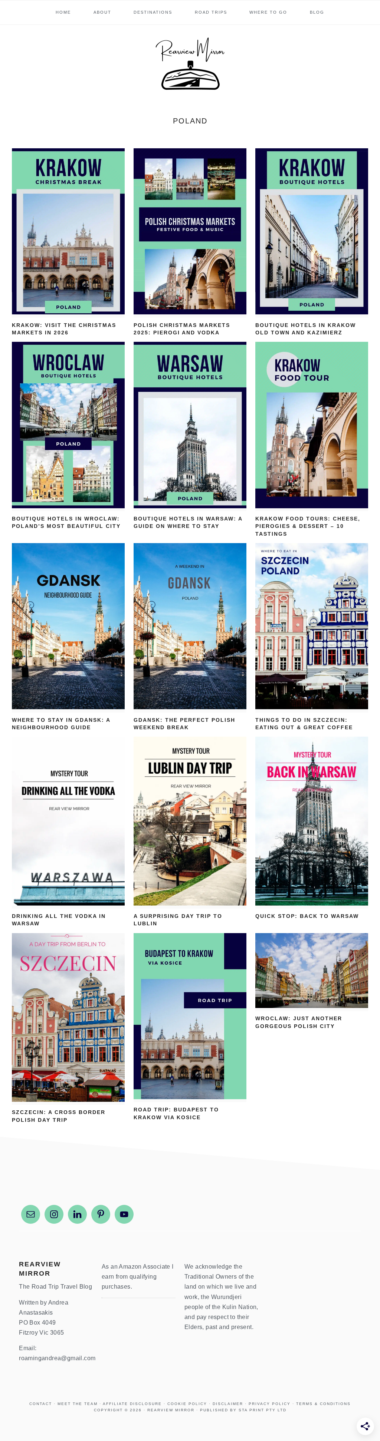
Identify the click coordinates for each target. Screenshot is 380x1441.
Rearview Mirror (190, 64)
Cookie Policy (187, 1404)
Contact (40, 1404)
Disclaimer (228, 1404)
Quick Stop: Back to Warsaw (307, 916)
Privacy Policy (270, 1404)
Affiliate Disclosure (132, 1404)
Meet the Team (78, 1404)
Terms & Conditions (323, 1404)
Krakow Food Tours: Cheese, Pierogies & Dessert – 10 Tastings (307, 526)
